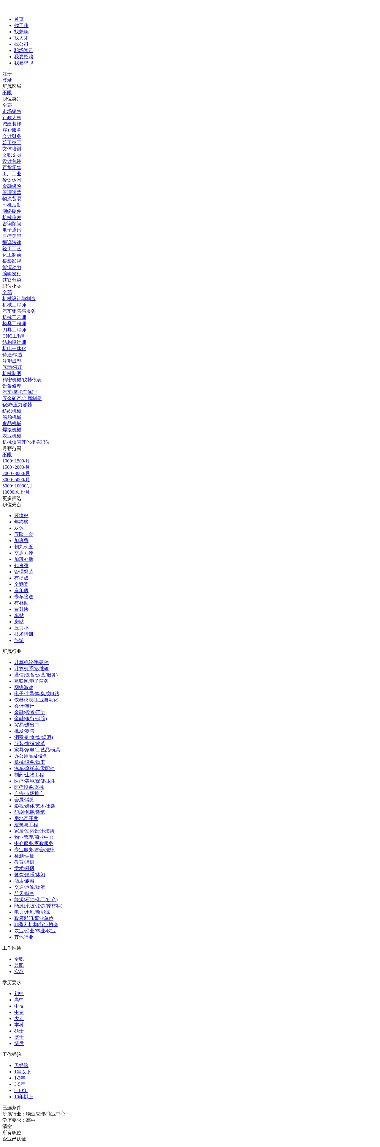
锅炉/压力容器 (17, 404)
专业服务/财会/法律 (34, 849)
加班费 (21, 540)
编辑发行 (11, 273)
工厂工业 (11, 173)
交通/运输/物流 (29, 887)
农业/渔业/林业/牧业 (35, 930)
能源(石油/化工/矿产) (36, 899)
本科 (19, 1024)
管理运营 (11, 192)
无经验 (21, 1065)
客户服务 (11, 130)
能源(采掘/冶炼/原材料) (38, 905)
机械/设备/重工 (29, 762)
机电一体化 (14, 348)
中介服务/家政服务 (33, 843)
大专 (19, 1018)
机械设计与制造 (19, 298)
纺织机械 (11, 410)
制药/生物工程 (29, 774)
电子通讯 (11, 229)
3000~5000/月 (16, 479)
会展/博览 (24, 799)
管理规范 (23, 571)
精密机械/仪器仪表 (22, 379)
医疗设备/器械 (29, 787)
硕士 (19, 1030)
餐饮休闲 (11, 179)
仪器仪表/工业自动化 (36, 699)
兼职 (19, 965)
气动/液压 (12, 367)
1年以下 (22, 1071)
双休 (19, 528)
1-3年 (19, 1077)
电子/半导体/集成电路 (36, 693)
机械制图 (11, 373)
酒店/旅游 (24, 880)
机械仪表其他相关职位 (26, 442)
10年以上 (23, 1096)
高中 (19, 999)
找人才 (21, 37)
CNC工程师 (14, 336)
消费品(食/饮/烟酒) (33, 737)
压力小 (21, 627)
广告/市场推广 (29, 793)
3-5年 (19, 1084)
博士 (19, 1037)
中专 (19, 1012)
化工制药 (11, 254)
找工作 (21, 25)
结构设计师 (14, 342)
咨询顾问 (11, 223)
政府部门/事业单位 (33, 918)
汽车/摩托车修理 (19, 392)
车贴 (19, 615)
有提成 (21, 577)
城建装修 (11, 123)
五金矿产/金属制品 (22, 398)
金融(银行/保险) (30, 718)
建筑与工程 (26, 824)
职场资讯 (23, 50)
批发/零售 (24, 731)
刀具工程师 (14, 329)
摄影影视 (11, 261)
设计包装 (11, 161)
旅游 (19, 640)
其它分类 (11, 279)
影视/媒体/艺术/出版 (35, 805)
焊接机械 (11, 429)
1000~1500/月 (16, 460)
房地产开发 (26, 818)
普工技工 (11, 142)
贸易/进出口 (26, 724)
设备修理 (11, 385)
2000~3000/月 (16, 473)
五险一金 (23, 534)
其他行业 (23, 937)
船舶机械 (11, 417)
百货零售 (11, 167)
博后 (19, 1043)
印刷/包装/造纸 (29, 812)
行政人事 (11, 117)
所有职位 (11, 1132)
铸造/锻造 (12, 354)
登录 (7, 80)
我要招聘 (23, 56)
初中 (19, 993)
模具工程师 (14, 323)
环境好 (21, 515)
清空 (7, 1126)
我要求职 (23, 62)
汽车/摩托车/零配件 (34, 768)
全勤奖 (21, 584)
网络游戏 (23, 687)
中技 (19, 1005)
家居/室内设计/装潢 (34, 830)
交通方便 (23, 553)
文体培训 (11, 148)
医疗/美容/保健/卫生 (35, 780)
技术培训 (23, 634)
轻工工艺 (11, 248)
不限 (7, 92)
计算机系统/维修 (31, 668)
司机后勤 (11, 204)
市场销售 (11, 111)
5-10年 (21, 1090)
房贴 (19, 621)
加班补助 (23, 559)
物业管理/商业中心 (33, 837)
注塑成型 (11, 361)
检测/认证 (24, 855)
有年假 (21, 590)
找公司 (21, 44)
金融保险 (11, 186)
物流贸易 (11, 198)
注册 (7, 73)
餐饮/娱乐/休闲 (29, 874)
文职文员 (11, 155)
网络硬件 (11, 211)
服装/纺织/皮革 (29, 743)
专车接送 (23, 596)
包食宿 (21, 565)
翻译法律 (11, 242)
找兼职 (21, 31)
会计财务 (11, 136)
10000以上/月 (16, 492)
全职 (19, 959)
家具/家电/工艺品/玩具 (37, 749)
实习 (19, 971)
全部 (7, 105)
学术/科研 (24, 868)
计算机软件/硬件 (31, 662)
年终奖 (21, 521)
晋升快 (21, 609)
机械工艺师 (14, 317)
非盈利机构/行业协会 (36, 924)
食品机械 (11, 423)
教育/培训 (24, 862)
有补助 (21, 602)
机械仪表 (11, 217)
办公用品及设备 (31, 756)
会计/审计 (24, 706)
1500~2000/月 (16, 467)
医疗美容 (11, 236)
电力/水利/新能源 (32, 912)
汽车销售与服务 (19, 311)
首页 (19, 19)
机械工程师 (14, 304)
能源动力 (11, 267)
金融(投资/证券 (29, 712)
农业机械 (11, 435)
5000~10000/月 (17, 485)
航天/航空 (24, 893)
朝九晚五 (23, 546)
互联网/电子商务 (31, 681)
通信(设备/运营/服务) (36, 674)
